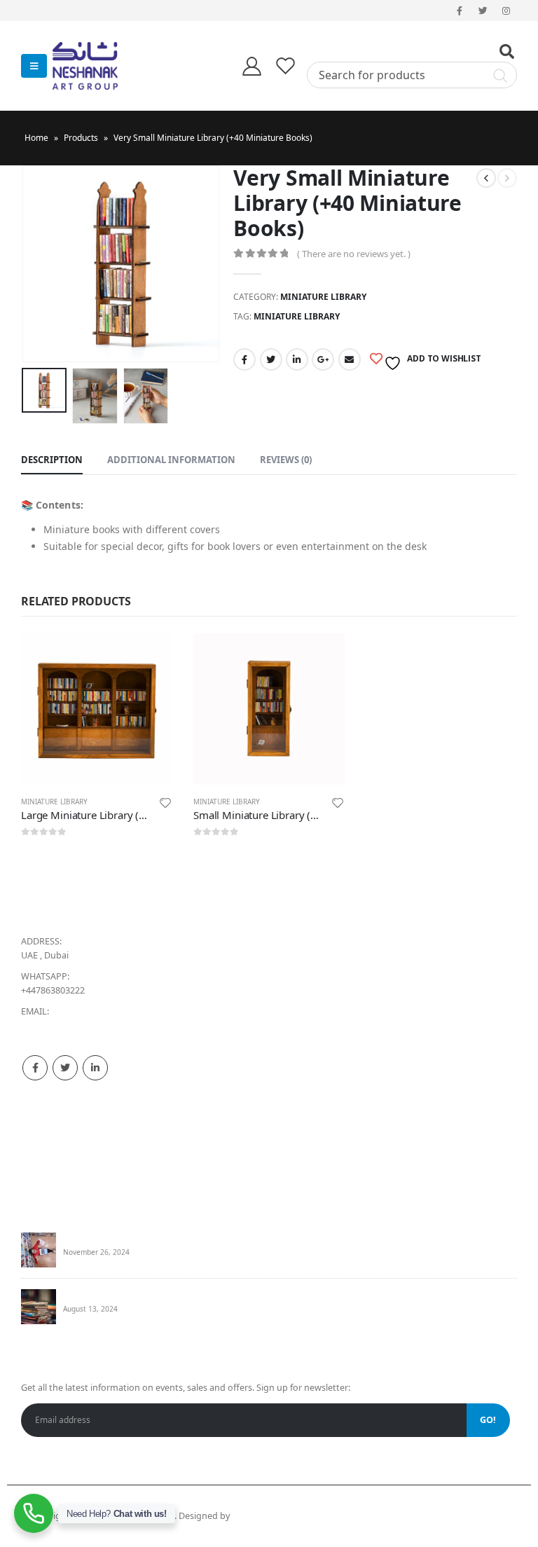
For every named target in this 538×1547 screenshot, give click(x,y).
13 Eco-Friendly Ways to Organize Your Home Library (171, 1295)
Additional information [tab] (171, 459)
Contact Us (44, 1158)
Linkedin (95, 1067)
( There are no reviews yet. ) (354, 253)
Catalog (37, 1176)
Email (349, 359)
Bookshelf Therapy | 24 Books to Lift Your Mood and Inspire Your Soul (207, 1238)
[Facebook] (459, 10)
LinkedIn (297, 359)
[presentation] (38, 263)
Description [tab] (52, 459)
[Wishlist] (286, 65)
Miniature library (323, 297)
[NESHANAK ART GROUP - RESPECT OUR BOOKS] (91, 66)
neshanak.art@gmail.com (74, 1025)
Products (81, 138)
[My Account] (251, 65)
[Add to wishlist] (165, 804)
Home (36, 138)
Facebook (244, 359)
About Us (40, 1141)
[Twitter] (483, 10)
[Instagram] (506, 10)
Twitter (271, 359)
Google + (323, 359)
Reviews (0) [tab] (286, 459)
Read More (149, 656)
